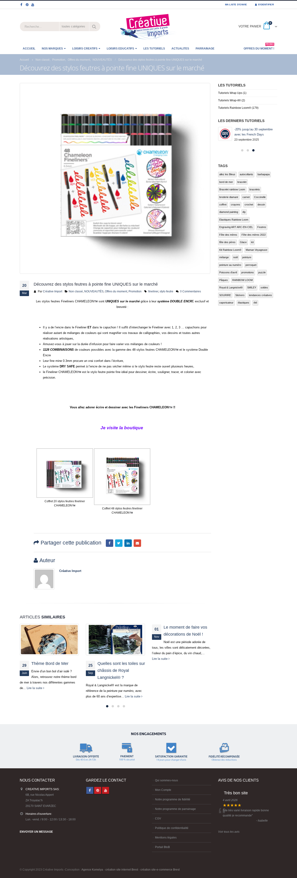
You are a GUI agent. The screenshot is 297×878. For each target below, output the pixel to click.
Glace (243, 242)
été (255, 302)
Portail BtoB (162, 846)
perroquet (250, 265)
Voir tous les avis (228, 831)
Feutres (261, 227)
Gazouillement (119, 543)
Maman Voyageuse (256, 249)
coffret (222, 204)
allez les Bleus (227, 174)
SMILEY (251, 287)
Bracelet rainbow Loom (232, 189)
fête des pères (227, 242)
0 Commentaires (190, 291)
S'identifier (266, 4)
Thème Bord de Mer (49, 663)
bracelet (241, 182)
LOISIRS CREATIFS (84, 48)
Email (137, 543)
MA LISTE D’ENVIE (236, 4)
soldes (264, 287)
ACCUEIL (29, 48)
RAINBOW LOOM (242, 280)
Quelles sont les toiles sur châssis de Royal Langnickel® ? (121, 670)
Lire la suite (35, 688)
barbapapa (264, 174)
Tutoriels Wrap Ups (230, 93)
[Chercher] (94, 26)
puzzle (262, 272)
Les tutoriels (154, 48)
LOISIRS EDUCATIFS (120, 48)
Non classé (76, 291)
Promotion (135, 291)
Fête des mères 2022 (254, 234)
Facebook (109, 543)
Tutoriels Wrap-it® (229, 100)
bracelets (254, 189)
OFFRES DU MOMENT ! (259, 47)
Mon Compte (163, 789)
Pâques (223, 280)
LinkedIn (128, 543)
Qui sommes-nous (166, 780)
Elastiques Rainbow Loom (233, 219)
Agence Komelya (92, 869)
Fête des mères (228, 234)
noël (235, 257)
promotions (247, 272)
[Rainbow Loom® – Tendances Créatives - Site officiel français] (148, 26)
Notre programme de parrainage (175, 808)
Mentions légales (166, 837)
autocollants (246, 174)
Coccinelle (260, 197)
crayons (235, 204)
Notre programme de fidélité (172, 799)
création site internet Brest (121, 869)
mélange (224, 257)
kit (252, 242)
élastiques (243, 302)
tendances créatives (260, 295)
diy (244, 212)
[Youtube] (33, 4)
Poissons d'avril (228, 272)
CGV (158, 818)
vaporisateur (226, 302)
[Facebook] (21, 4)
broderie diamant (228, 197)
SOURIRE (225, 295)
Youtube (105, 790)
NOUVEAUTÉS (93, 291)
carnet (246, 197)
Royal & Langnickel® (231, 287)
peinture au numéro (230, 265)
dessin (261, 204)
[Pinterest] (27, 4)
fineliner (153, 291)
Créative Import (52, 291)
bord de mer (226, 182)
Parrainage (205, 48)
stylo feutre (166, 291)
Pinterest (97, 790)
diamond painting (228, 212)
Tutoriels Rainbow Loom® (234, 107)
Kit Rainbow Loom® (230, 249)
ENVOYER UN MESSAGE (36, 831)
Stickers (240, 295)
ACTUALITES (180, 48)
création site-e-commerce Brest (160, 869)
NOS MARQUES (52, 48)
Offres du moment (116, 291)
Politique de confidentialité (171, 827)
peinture (246, 257)
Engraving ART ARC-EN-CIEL (236, 227)
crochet (249, 204)
